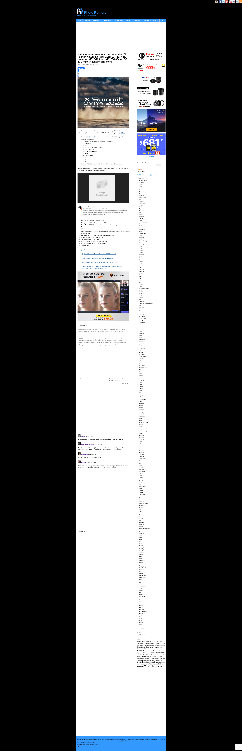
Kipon (140, 360)
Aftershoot (141, 190)
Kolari (140, 364)
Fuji (91, 329)
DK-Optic (141, 271)
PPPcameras (142, 494)
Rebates (144, 660)
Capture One (142, 245)
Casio (140, 246)
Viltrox (141, 590)
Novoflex (141, 452)
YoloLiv (141, 613)
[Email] (104, 74)
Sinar (140, 539)
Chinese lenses (150, 643)
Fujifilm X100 (141, 649)
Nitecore (141, 447)
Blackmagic (142, 229)
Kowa (140, 369)
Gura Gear (141, 314)
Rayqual (141, 507)
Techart (141, 564)
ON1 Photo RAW (155, 653)
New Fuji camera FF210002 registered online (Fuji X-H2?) (99, 262)
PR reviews (142, 496)
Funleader (141, 301)
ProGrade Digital (143, 503)
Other (140, 464)
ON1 (140, 460)
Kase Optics (142, 354)
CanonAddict (147, 20)
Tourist (141, 581)
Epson (140, 280)
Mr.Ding (141, 433)
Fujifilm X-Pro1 (158, 647)
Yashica (141, 607)
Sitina (140, 543)
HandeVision (142, 318)
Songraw (141, 552)
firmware (151, 647)
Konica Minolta (143, 367)
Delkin (141, 265)
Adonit (141, 188)
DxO (140, 275)
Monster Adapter (143, 432)
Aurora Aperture (143, 222)
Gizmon (141, 309)
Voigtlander (142, 596)
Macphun (141, 403)
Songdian (141, 551)
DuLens (141, 273)
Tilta (140, 571)
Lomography (142, 399)
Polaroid (141, 490)
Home (79, 20)
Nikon (140, 441)
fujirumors (80, 331)
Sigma (140, 537)
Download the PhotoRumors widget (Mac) (86, 742)
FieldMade (142, 292)
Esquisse (141, 284)
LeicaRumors (107, 20)
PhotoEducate (142, 481)
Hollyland (141, 330)
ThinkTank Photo (143, 568)
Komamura (142, 365)
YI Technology (143, 611)
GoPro (140, 313)
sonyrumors (158, 660)
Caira (140, 239)
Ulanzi (140, 585)
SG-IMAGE (142, 534)
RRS (140, 520)
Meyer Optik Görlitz (144, 422)
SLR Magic (142, 547)
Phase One (141, 479)
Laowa (140, 377)
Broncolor (141, 235)
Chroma (141, 252)
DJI (140, 267)
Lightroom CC (140, 653)
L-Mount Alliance (157, 651)
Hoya (140, 331)
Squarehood (142, 560)
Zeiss (140, 617)
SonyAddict (137, 20)
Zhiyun (141, 622)
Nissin (140, 445)
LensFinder (87, 20)
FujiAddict (128, 20)
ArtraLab (141, 216)
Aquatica (141, 209)
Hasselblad (142, 322)
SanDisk (141, 526)
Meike (140, 415)
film (164, 645)
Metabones (142, 416)
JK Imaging (142, 348)
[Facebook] (104, 70)
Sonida (141, 554)
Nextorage (141, 439)
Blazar (140, 231)
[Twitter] (104, 72)
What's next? (140, 666)
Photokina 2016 (150, 658)
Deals (140, 263)
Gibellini (141, 307)
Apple (140, 207)
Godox (141, 311)
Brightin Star (142, 233)
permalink (93, 331)
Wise (140, 603)
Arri (140, 212)
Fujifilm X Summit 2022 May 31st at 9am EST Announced (99, 254)
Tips (162, 20)
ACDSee (141, 184)
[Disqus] (104, 456)
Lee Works (141, 381)
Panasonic (141, 469)
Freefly (141, 296)
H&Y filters (142, 316)
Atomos (141, 220)
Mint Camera (142, 428)
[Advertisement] (103, 38)
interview (155, 649)
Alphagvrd (142, 201)
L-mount (148, 651)
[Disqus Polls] (104, 409)
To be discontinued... (149, 662)
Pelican (141, 473)
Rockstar (141, 513)
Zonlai (140, 626)
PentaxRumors (118, 20)
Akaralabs (141, 195)
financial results (142, 647)
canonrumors (141, 643)
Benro (140, 228)
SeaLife (141, 532)
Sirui (140, 541)
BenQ (140, 226)
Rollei (140, 517)
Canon (140, 243)
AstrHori (141, 218)
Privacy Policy (121, 741)
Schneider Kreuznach (144, 528)
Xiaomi (141, 605)
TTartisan (141, 583)
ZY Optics (141, 628)
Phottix (141, 483)
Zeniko (141, 619)
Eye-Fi (140, 290)
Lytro (140, 401)
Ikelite (140, 335)
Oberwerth (141, 454)
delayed (152, 645)
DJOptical (141, 269)
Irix (140, 343)
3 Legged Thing (143, 180)
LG (140, 392)
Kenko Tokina (142, 356)
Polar (140, 488)
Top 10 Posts (142, 575)
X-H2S (88, 137)
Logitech (141, 398)
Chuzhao (141, 254)
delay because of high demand (144, 645)
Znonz (140, 624)
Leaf (140, 379)
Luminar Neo (147, 653)
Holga (140, 328)
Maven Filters (142, 411)
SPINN (140, 558)
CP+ (164, 643)
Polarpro (141, 492)
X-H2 (94, 137)
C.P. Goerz (141, 237)
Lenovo (141, 386)
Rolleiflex (141, 518)
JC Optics (141, 345)
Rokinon (141, 515)
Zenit (140, 620)
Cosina (141, 260)
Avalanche (141, 224)
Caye (140, 248)
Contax (141, 256)
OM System (142, 458)
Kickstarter (141, 650)
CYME (141, 262)
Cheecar (141, 250)
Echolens (141, 279)
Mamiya (141, 405)
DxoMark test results (159, 645)
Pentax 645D (140, 654)
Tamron (141, 562)
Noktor (141, 449)
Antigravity (142, 205)
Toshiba (141, 579)
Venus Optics (142, 586)
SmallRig (141, 549)
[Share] (104, 76)
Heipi (140, 324)
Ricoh (140, 511)
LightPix (141, 396)
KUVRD (141, 371)
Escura (140, 282)
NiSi (140, 443)
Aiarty (140, 194)
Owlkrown (141, 467)
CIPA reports (158, 643)
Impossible (142, 339)
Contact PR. (97, 744)
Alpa (140, 199)
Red (140, 509)
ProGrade (141, 501)
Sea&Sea (141, 530)
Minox (141, 426)
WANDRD (141, 598)
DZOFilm (141, 277)
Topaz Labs (142, 577)
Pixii (140, 484)
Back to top (82, 531)
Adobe (140, 186)
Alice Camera (142, 197)
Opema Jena (142, 462)
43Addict (155, 20)
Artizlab (141, 214)
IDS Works (141, 333)
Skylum (141, 545)
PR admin (82, 64)
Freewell (141, 297)
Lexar (140, 390)
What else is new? (84, 379)
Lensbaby (141, 388)
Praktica (141, 498)
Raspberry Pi (142, 505)
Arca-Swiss (142, 211)
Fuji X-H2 (101, 329)
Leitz (140, 384)
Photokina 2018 (158, 658)
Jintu (140, 347)
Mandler (141, 407)
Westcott (141, 600)
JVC (140, 350)
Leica (140, 382)
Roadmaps (150, 660)
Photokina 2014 (141, 658)
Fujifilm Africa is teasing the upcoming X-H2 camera (97, 258)
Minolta (141, 424)
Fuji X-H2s (106, 329)
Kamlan (141, 352)
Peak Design (142, 471)
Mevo (140, 420)
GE (140, 305)
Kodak (140, 362)
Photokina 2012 (158, 656)
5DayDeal (139, 641)
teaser (139, 662)
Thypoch (141, 569)
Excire (140, 286)
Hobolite (141, 326)
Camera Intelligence (144, 241)
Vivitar (141, 594)
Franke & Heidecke (144, 294)
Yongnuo (141, 615)
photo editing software (148, 656)
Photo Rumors (95, 12)
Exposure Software (144, 288)
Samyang (141, 524)
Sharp (140, 535)
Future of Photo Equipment (146, 303)
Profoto (141, 500)
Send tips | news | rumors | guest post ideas (148, 175)
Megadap (141, 413)
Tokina (141, 573)
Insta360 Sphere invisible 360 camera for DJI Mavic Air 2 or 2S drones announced (117, 381)
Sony (140, 556)
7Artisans (141, 182)
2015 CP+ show (145, 641)
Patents (162, 652)
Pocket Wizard (143, 486)
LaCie (140, 373)
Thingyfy (141, 566)
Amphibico (142, 203)
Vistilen (141, 592)
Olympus (141, 456)
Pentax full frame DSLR (148, 654)
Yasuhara (141, 609)
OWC (140, 466)
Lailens (141, 375)
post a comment (119, 331)
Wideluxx (141, 602)
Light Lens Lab (143, 394)
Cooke (140, 258)
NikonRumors (97, 20)
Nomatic (141, 450)
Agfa (140, 192)
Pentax (141, 475)
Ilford (140, 337)
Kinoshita (141, 358)
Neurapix (141, 437)
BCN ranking (151, 641)
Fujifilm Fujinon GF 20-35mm (117, 329)
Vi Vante (141, 588)
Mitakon (141, 430)
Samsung (141, 522)
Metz (140, 418)
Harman (141, 320)
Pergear (141, 477)
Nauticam (141, 435)
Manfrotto (141, 409)
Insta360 (141, 341)
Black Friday (159, 641)
